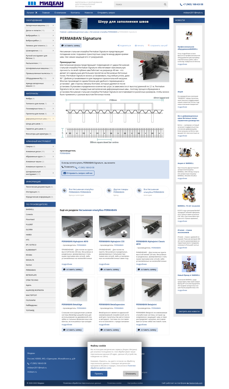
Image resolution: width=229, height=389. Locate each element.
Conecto (29, 214)
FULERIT (29, 224)
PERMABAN (31, 270)
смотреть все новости (189, 311)
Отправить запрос (106, 12)
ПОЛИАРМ (30, 300)
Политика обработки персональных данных (82, 383)
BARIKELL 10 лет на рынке (189, 206)
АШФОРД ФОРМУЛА (35, 290)
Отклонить (131, 373)
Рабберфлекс (31, 305)
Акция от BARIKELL (186, 163)
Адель (28, 285)
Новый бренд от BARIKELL (189, 275)
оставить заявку (72, 45)
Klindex (29, 255)
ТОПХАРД (30, 310)
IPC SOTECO (31, 244)
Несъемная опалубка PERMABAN (103, 32)
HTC (27, 239)
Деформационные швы (78, 32)
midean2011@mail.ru (193, 12)
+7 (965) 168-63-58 (192, 4)
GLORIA (29, 229)
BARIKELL (30, 209)
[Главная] (44, 1)
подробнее (67, 264)
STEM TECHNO (32, 280)
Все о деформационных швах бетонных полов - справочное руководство (188, 118)
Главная (46, 12)
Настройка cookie (135, 383)
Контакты (75, 12)
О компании (60, 12)
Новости (89, 12)
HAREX (29, 234)
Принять (99, 373)
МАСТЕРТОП (31, 295)
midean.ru (32, 372)
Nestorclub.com (195, 383)
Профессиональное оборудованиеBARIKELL (188, 48)
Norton (29, 265)
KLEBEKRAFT (31, 250)
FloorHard (30, 219)
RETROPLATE (31, 275)
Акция (180, 92)
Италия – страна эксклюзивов (185, 231)
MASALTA (30, 260)
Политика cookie (114, 383)
